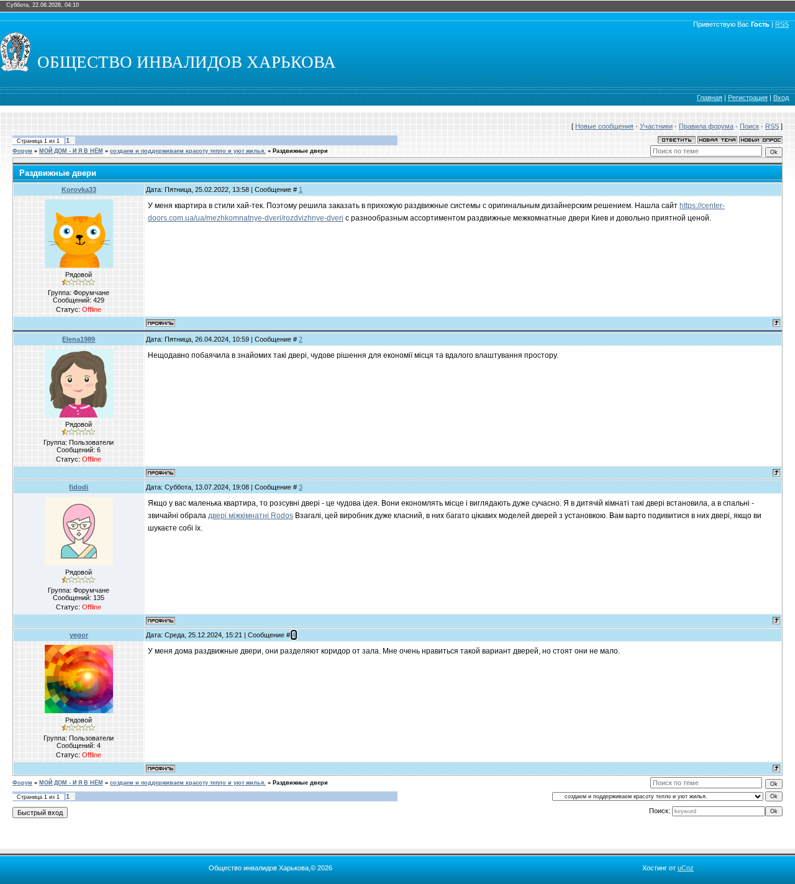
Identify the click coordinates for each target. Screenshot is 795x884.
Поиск (749, 126)
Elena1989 (78, 339)
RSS (782, 24)
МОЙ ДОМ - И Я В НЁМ (71, 151)
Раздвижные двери (300, 151)
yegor (79, 635)
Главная (709, 97)
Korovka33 (78, 189)
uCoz (686, 868)
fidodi (78, 487)
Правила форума (706, 126)
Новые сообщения (604, 126)
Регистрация (748, 97)
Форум (22, 151)
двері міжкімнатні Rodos (250, 515)
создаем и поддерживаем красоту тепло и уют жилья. (188, 151)
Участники (656, 126)
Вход (781, 97)
